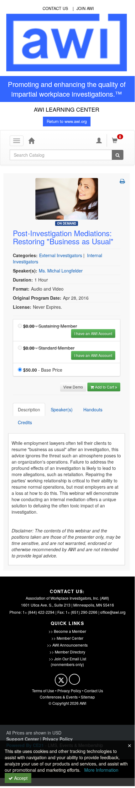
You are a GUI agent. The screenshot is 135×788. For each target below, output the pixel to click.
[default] (66, 198)
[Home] (31, 140)
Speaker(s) (62, 409)
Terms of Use (43, 690)
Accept (20, 778)
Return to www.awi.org (67, 121)
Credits (25, 422)
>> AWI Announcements (67, 645)
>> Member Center (67, 638)
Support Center (22, 739)
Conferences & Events (59, 696)
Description (29, 409)
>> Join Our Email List (67, 658)
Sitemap (88, 696)
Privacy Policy (69, 690)
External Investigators (60, 255)
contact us (55, 8)
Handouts (92, 409)
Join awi (85, 8)
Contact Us (93, 690)
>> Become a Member (67, 631)
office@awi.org (113, 612)
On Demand (66, 223)
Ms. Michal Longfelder (61, 270)
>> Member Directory (67, 651)
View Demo (73, 386)
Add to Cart (105, 386)
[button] (122, 181)
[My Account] (98, 140)
